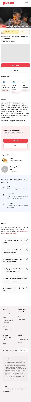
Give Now (15, 65)
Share (16, 70)
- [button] (3, 26)
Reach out (21, 319)
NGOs (20, 343)
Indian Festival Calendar (8, 322)
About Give (7, 314)
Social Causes (23, 339)
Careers (5, 326)
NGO (4, 344)
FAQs (19, 316)
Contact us (7, 329)
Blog (4, 317)
